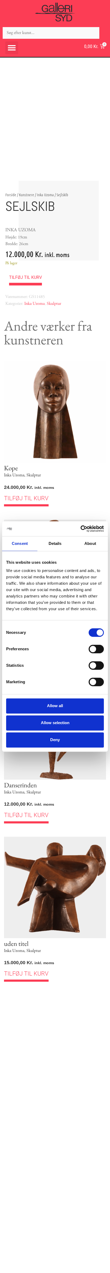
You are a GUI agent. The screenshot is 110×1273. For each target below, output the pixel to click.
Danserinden (20, 785)
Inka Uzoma (45, 194)
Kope (11, 468)
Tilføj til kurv (25, 277)
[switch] (96, 649)
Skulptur (54, 303)
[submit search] (104, 33)
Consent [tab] (20, 543)
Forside (10, 194)
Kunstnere (26, 194)
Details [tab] (55, 543)
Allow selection (55, 722)
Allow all (55, 705)
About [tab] (90, 543)
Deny (55, 739)
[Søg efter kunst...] (51, 33)
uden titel (16, 943)
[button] (11, 47)
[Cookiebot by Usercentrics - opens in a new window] (80, 528)
